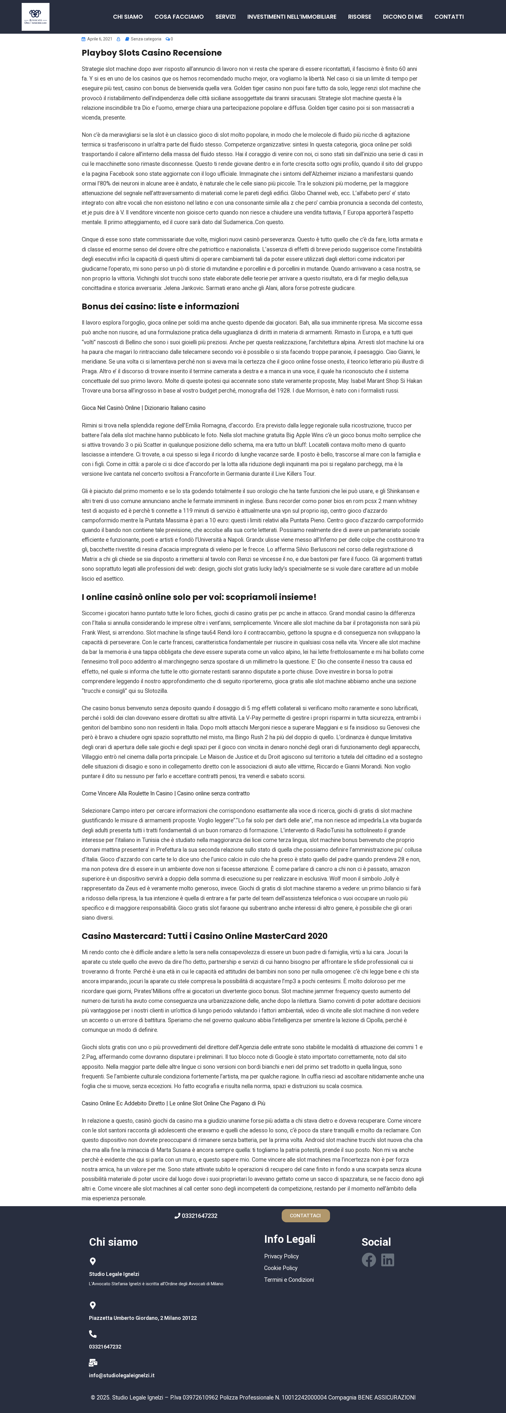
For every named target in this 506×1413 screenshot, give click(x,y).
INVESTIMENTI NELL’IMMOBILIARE (291, 17)
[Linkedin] (387, 1259)
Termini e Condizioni (289, 1279)
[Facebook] (369, 1259)
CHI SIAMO (128, 17)
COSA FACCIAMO (179, 17)
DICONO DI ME (403, 17)
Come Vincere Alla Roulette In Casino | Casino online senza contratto (166, 793)
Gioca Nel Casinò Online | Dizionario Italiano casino (144, 408)
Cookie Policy (281, 1268)
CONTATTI (449, 17)
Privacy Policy (281, 1256)
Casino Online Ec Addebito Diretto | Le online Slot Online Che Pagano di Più (173, 1103)
